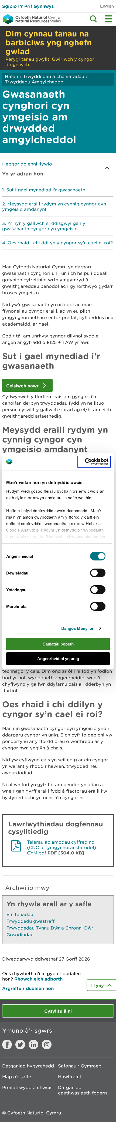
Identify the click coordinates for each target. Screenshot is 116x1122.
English (107, 6)
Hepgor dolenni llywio (27, 164)
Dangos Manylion (78, 628)
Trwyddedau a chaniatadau (53, 76)
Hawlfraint (69, 1076)
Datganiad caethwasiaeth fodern (82, 1090)
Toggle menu (108, 19)
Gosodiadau (19, 934)
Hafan (11, 76)
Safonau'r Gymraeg (79, 1066)
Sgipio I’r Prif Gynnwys (28, 6)
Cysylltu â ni (58, 1010)
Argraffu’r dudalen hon (28, 988)
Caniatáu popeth (58, 644)
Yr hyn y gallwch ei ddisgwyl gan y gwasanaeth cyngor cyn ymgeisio (43, 226)
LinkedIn (33, 1044)
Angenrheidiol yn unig (58, 658)
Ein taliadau (19, 914)
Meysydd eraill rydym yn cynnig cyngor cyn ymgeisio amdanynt (54, 206)
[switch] (97, 573)
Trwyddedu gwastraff (30, 921)
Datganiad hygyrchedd (28, 1066)
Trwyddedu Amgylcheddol (35, 82)
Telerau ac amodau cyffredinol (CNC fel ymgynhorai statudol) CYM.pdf (61, 847)
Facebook (7, 1044)
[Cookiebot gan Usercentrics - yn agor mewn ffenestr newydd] (94, 462)
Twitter (20, 1044)
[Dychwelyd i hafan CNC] (30, 19)
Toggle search (93, 19)
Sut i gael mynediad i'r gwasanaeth (45, 189)
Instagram (47, 1044)
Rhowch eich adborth (38, 978)
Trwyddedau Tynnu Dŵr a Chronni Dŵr (49, 928)
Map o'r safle (16, 1076)
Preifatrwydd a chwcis (27, 1087)
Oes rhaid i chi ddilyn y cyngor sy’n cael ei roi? (60, 242)
